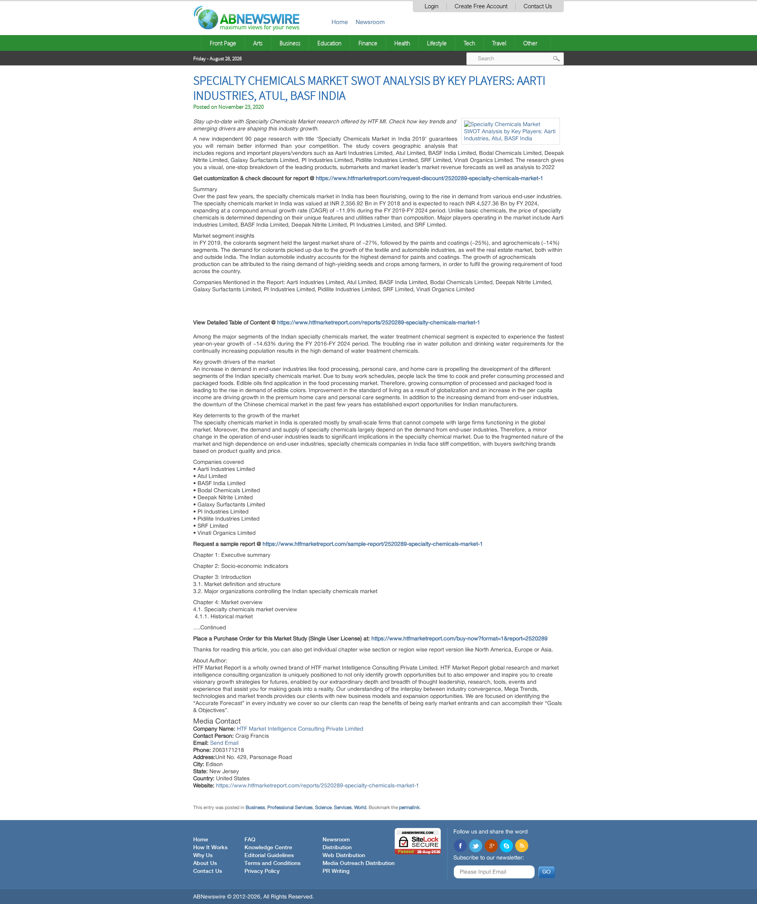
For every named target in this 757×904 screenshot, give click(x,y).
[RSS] (521, 846)
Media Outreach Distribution (359, 863)
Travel (499, 43)
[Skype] (506, 846)
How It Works (210, 847)
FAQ (249, 840)
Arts (258, 43)
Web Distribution (344, 855)
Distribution (337, 847)
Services (343, 807)
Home (340, 22)
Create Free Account (481, 6)
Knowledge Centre (268, 847)
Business (290, 43)
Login (431, 6)
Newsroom (370, 22)
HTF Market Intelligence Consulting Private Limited (300, 728)
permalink (409, 807)
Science (323, 807)
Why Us (203, 855)
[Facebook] (460, 846)
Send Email (224, 743)
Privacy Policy (262, 871)
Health (402, 43)
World (360, 807)
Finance (367, 43)
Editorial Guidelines (269, 855)
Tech (469, 43)
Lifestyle (437, 43)
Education (329, 43)
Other (530, 43)
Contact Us (538, 6)
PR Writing (336, 871)
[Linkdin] (491, 846)
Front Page (223, 43)
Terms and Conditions (272, 863)
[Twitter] (475, 846)
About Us (205, 863)
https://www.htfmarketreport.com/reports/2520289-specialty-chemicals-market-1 (317, 785)
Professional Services (290, 807)
